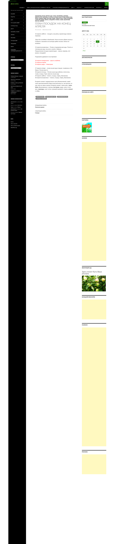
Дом (12, 19)
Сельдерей (52, 19)
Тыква (61, 19)
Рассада (49, 18)
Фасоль (37, 21)
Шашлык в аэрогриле (15, 79)
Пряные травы (42, 18)
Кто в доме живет (15, 22)
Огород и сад (57, 17)
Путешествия (14, 40)
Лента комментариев (15, 125)
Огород (50, 17)
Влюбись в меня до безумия (17, 82)
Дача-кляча (14, 4)
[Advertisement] (94, 77)
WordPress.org (14, 127)
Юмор (12, 46)
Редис (53, 18)
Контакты (98, 7)
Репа (61, 18)
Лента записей (14, 123)
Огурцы (63, 17)
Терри (12, 107)
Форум (106, 7)
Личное (12, 34)
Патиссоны (69, 17)
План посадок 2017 (51, 96)
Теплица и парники (41, 98)
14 (97, 41)
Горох (54, 15)
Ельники (22, 7)
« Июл (83, 50)
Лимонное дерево (41, 106)
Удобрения (67, 19)
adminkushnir (47, 29)
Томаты (57, 19)
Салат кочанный (67, 18)
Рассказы (13, 37)
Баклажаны (38, 15)
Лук (41, 17)
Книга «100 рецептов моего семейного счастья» (38, 7)
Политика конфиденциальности (61, 7)
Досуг (12, 28)
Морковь (45, 17)
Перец (36, 18)
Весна (43, 15)
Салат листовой (39, 19)
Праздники (13, 43)
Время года (49, 15)
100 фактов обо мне (89, 7)
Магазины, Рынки (15, 31)
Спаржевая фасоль (62, 96)
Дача (72, 7)
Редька (58, 18)
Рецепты (79, 7)
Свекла (46, 19)
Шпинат (42, 21)
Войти (12, 121)
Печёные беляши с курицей (17, 76)
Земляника (60, 15)
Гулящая (40, 112)
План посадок (40, 96)
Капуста (37, 17)
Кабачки (65, 15)
